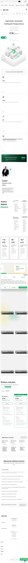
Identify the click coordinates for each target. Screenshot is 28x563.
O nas (2, 257)
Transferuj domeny (23, 159)
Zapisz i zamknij (25, 1)
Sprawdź (3, 111)
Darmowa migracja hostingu (6, 411)
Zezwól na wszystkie (22, 287)
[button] (5, 177)
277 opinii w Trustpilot (16, 273)
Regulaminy (17, 559)
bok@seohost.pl (3, 522)
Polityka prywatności (12, 559)
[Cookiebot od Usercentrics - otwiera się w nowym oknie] (24, 274)
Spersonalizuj (13, 287)
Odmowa (5, 287)
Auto (19, 1)
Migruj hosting (23, 157)
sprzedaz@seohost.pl (4, 528)
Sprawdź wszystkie (23, 437)
